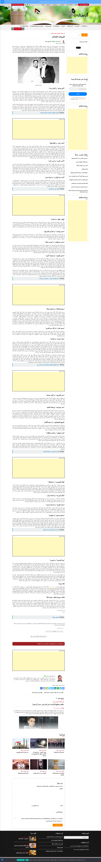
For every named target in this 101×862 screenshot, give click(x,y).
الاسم (61, 805)
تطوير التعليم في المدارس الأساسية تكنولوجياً (78, 179)
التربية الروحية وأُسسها (23, 773)
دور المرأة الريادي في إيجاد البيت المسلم (79, 186)
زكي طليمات (52, 586)
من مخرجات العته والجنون (22, 752)
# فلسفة (76, 4)
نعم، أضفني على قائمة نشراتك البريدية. (54, 820)
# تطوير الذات (62, 4)
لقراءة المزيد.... (41, 1)
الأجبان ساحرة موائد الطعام (22, 852)
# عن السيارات (55, 4)
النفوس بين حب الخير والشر (39, 773)
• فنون (64, 26)
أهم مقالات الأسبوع (61, 33)
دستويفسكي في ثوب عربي (75, 845)
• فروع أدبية (57, 26)
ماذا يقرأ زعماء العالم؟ (59, 752)
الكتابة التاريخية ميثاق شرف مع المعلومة (79, 183)
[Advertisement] (39, 129)
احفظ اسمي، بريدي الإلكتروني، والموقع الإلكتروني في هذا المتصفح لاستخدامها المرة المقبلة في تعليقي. (42, 818)
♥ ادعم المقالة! (70, 26)
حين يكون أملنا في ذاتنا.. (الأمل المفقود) (79, 158)
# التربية (43, 4)
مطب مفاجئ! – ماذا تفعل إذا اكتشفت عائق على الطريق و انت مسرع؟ (38, 754)
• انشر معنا (77, 26)
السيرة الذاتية (53, 33)
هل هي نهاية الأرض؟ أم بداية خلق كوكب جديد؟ (78, 176)
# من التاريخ (49, 4)
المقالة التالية (61, 698)
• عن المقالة (85, 26)
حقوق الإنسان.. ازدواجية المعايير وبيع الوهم (79, 172)
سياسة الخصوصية (20, 859)
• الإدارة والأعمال (25, 26)
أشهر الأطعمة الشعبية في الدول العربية (21, 846)
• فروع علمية (49, 26)
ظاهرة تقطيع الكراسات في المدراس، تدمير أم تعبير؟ (48, 704)
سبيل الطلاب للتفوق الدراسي (82, 161)
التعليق (61, 788)
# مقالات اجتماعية (70, 4)
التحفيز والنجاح (85, 169)
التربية (54, 701)
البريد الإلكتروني (35, 805)
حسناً (27, 859)
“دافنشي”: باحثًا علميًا (24, 838)
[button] (22, 28)
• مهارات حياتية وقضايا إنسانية (37, 26)
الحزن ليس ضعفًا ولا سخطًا (82, 165)
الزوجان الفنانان (58, 37)
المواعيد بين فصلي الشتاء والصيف (58, 774)
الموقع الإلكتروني (59, 812)
